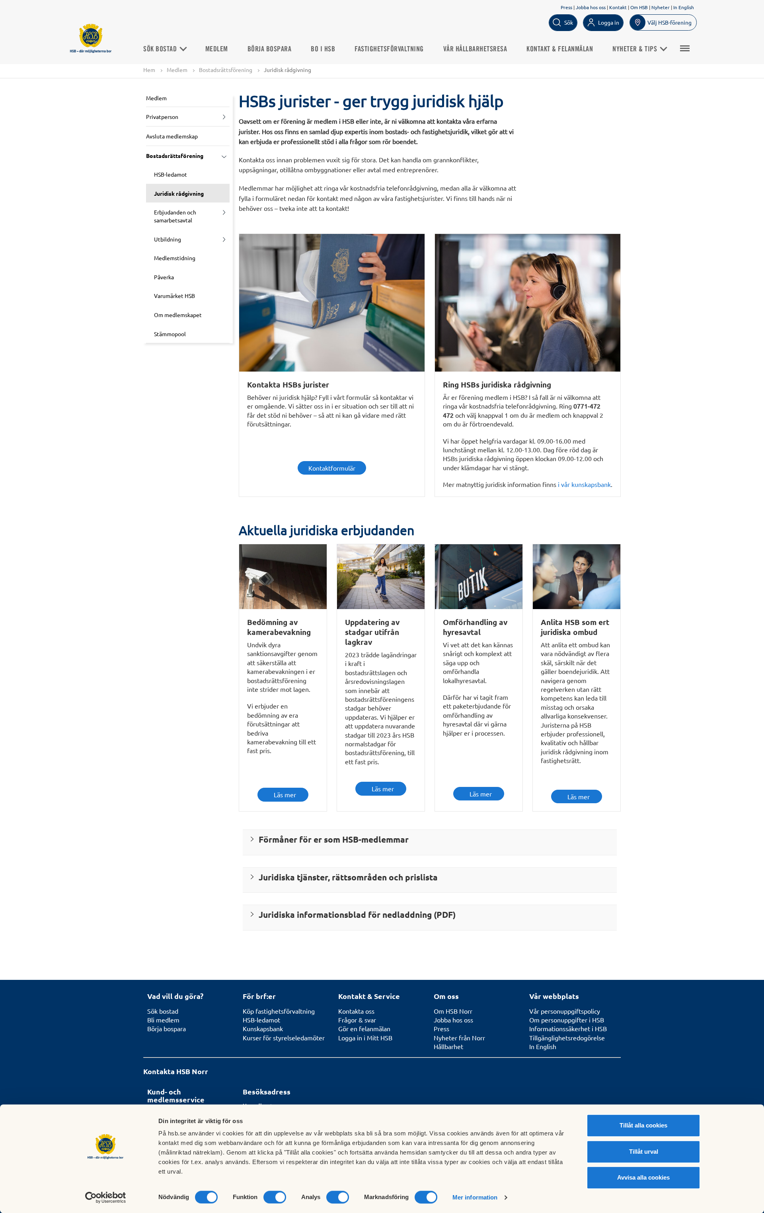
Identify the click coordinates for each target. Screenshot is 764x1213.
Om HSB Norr (453, 1011)
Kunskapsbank (263, 1028)
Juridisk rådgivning (179, 193)
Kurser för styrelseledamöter (284, 1038)
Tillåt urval (643, 1151)
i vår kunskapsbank (584, 484)
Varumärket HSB (174, 295)
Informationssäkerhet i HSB (568, 1028)
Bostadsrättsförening (225, 69)
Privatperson (162, 116)
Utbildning (167, 239)
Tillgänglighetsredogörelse (567, 1038)
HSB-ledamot (170, 174)
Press (566, 7)
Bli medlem (163, 1020)
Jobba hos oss (591, 7)
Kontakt (618, 7)
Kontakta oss (356, 1011)
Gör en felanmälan (364, 1028)
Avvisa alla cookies (643, 1177)
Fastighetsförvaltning (389, 49)
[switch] (274, 1197)
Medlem (216, 49)
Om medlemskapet (178, 314)
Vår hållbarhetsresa (475, 49)
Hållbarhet (448, 1046)
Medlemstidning (174, 257)
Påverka (164, 276)
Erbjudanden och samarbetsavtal (175, 216)
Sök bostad (161, 49)
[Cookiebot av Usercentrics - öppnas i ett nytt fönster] (105, 1197)
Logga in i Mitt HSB (365, 1038)
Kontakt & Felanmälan (559, 49)
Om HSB (639, 7)
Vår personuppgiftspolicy (564, 1011)
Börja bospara (270, 49)
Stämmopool (170, 333)
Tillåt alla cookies (643, 1125)
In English (683, 7)
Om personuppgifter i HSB (566, 1020)
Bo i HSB (323, 49)
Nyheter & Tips (635, 49)
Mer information (475, 1197)
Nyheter (660, 7)
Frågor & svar (357, 1020)
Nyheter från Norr (459, 1038)
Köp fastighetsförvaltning (279, 1011)
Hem (149, 69)
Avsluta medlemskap (172, 136)
